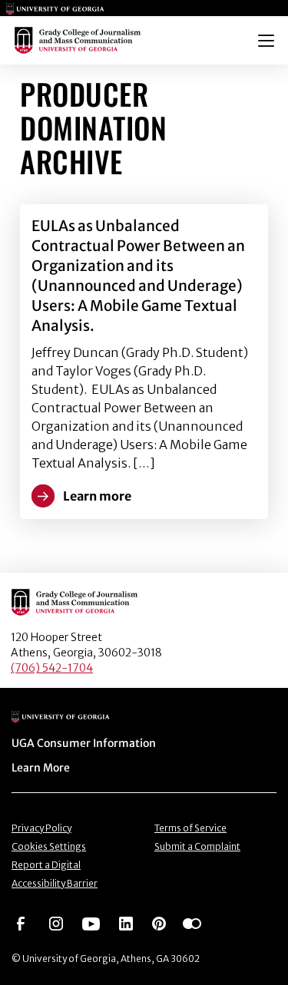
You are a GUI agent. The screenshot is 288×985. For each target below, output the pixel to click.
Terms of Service (190, 828)
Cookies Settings (49, 846)
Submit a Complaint (197, 846)
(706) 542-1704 (52, 668)
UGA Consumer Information (84, 743)
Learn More (41, 768)
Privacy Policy (41, 828)
